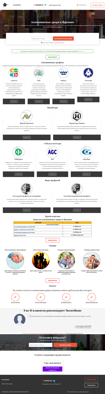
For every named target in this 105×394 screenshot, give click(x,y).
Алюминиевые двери (33, 333)
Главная (24, 333)
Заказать (14, 101)
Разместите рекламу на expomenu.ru (52, 369)
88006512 (39, 5)
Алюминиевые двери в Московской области (52, 333)
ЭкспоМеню (5, 380)
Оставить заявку (97, 5)
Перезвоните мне (55, 5)
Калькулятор (82, 5)
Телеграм (81, 51)
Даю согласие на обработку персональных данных (53, 42)
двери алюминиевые (14, 25)
